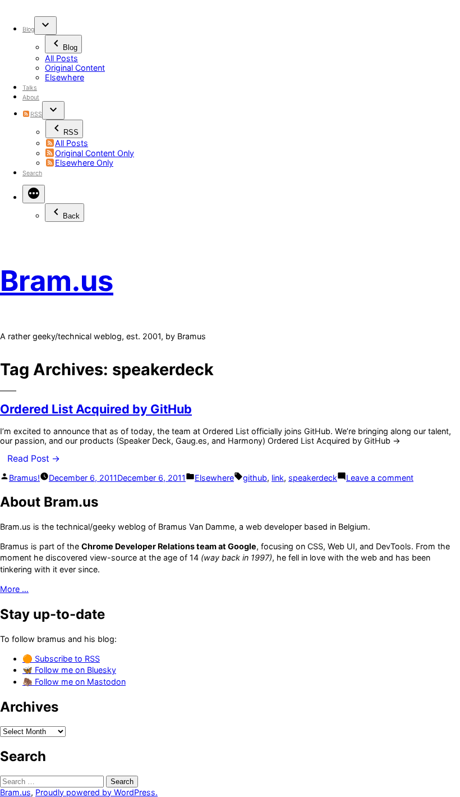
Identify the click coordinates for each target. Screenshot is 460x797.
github (255, 477)
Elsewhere (64, 77)
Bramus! (24, 477)
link (278, 477)
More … (14, 589)
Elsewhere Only (84, 162)
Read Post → (33, 458)
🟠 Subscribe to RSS (61, 658)
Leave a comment (379, 477)
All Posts (61, 58)
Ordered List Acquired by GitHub (96, 409)
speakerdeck (312, 477)
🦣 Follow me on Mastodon (74, 681)
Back (71, 216)
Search (32, 173)
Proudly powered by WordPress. (96, 792)
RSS (36, 114)
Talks (29, 88)
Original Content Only (94, 153)
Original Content (75, 67)
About (30, 97)
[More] (33, 194)
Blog (28, 29)
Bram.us (56, 280)
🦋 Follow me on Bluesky (69, 670)
